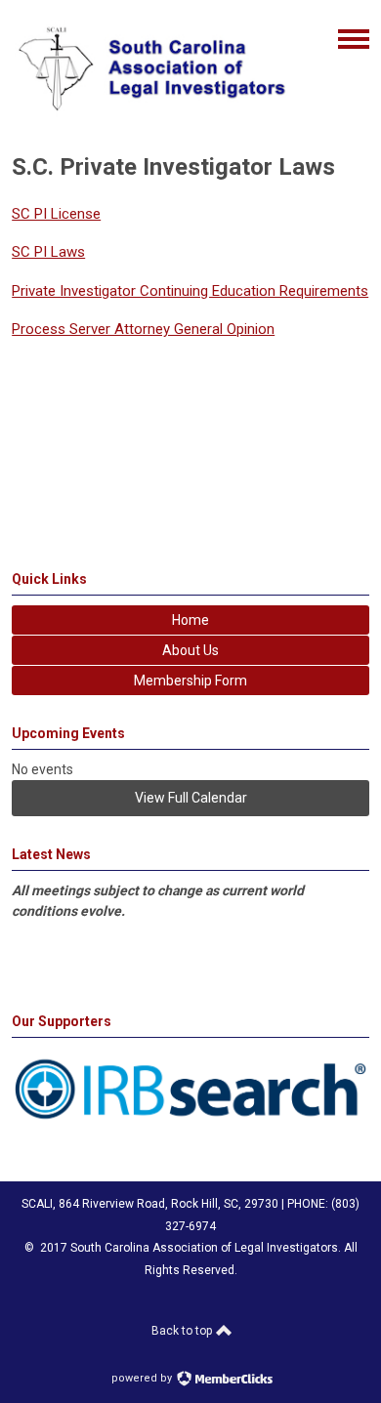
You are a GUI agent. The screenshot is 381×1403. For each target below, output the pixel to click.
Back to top (183, 1331)
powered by (143, 1378)
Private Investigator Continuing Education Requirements (190, 291)
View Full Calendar (191, 797)
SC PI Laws (48, 252)
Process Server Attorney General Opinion (143, 329)
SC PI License (56, 214)
